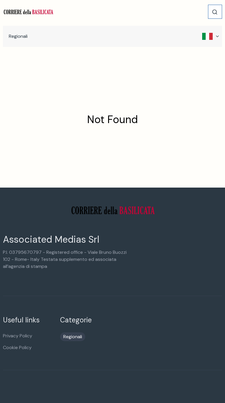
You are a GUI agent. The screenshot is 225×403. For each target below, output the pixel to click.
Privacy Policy (17, 336)
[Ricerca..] (215, 12)
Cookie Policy (17, 347)
